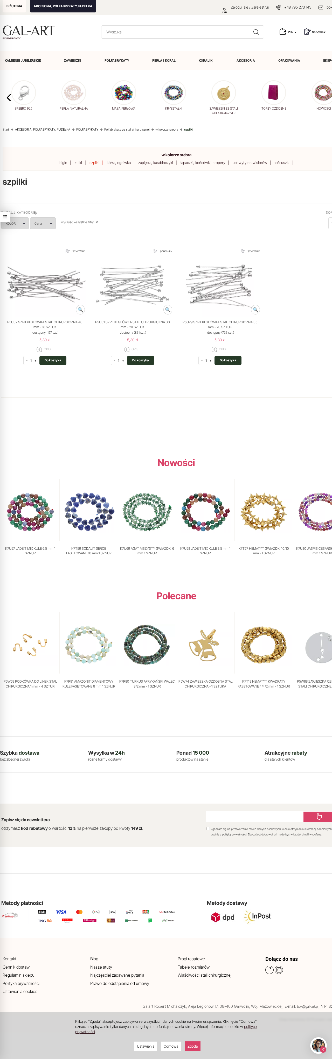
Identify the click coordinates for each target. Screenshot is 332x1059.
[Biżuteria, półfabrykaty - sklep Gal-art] (30, 30)
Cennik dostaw (16, 967)
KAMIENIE (23, 60)
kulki (78, 162)
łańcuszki (282, 162)
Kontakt (9, 958)
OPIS (47, 349)
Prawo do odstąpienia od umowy (119, 983)
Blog (94, 958)
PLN (291, 32)
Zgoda (193, 1046)
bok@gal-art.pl (308, 1006)
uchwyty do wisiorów (250, 162)
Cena (38, 223)
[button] (8, 97)
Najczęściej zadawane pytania (117, 975)
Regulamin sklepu (18, 975)
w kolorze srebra (176, 154)
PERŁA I (164, 60)
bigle (63, 162)
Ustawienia (145, 1046)
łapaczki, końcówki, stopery (203, 162)
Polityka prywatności (21, 983)
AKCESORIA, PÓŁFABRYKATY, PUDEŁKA (63, 6)
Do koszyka (53, 360)
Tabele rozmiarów (194, 967)
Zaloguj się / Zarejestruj (249, 7)
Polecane (176, 596)
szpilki (94, 162)
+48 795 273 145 (297, 7)
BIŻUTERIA (14, 6)
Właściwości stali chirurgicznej (204, 975)
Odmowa (171, 1046)
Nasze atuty (101, 967)
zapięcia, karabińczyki (155, 162)
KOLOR (11, 223)
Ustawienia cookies (20, 991)
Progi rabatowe (191, 958)
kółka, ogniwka (119, 162)
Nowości (176, 462)
